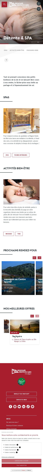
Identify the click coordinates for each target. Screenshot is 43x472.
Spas (7, 155)
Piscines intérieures (20, 155)
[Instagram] (15, 406)
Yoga (19, 234)
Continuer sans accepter (7, 432)
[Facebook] (11, 406)
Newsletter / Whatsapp (21, 394)
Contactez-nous (21, 400)
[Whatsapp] (31, 406)
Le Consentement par (21, 470)
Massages (9, 234)
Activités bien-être (17, 50)
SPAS (5, 50)
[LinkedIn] (23, 406)
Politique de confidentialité (8, 457)
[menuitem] (21, 426)
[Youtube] (19, 406)
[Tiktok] (27, 406)
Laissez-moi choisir (21, 461)
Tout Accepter (21, 465)
